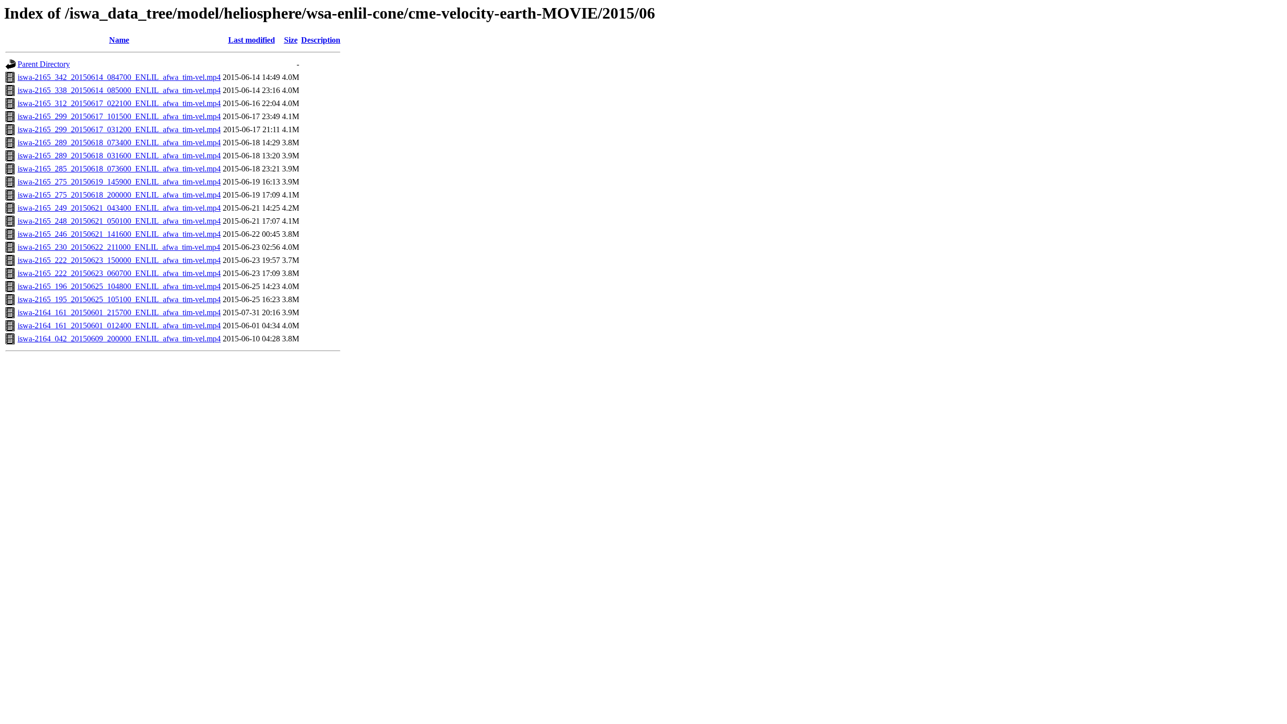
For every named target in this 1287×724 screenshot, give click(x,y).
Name (119, 40)
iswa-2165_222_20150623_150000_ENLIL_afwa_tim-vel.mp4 (119, 260)
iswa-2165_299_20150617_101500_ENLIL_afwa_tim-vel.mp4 (119, 116)
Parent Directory (44, 64)
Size (291, 40)
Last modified (251, 40)
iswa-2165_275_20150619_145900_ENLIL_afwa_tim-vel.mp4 (119, 181)
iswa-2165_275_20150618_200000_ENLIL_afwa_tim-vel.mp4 (119, 195)
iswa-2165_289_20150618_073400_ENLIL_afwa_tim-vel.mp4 (119, 142)
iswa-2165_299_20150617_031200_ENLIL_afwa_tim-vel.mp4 (119, 129)
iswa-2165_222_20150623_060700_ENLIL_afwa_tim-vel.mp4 (119, 273)
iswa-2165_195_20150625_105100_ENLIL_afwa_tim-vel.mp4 (119, 299)
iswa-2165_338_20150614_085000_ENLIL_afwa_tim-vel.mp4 (119, 90)
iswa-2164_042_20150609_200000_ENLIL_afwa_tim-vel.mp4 (119, 338)
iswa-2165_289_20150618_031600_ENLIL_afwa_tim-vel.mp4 (119, 155)
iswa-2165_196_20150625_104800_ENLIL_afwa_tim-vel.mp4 (119, 286)
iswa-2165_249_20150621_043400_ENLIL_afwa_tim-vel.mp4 (119, 208)
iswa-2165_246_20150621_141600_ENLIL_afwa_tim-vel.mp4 (119, 234)
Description (320, 40)
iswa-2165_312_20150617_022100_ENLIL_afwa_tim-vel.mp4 (119, 103)
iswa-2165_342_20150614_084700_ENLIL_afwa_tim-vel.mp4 (119, 77)
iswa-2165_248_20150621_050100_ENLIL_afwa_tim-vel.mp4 (119, 221)
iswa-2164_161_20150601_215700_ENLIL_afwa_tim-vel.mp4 (119, 312)
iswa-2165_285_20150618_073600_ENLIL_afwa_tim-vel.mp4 (119, 168)
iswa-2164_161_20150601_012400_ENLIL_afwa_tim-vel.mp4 (119, 325)
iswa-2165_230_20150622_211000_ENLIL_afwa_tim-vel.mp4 (119, 247)
